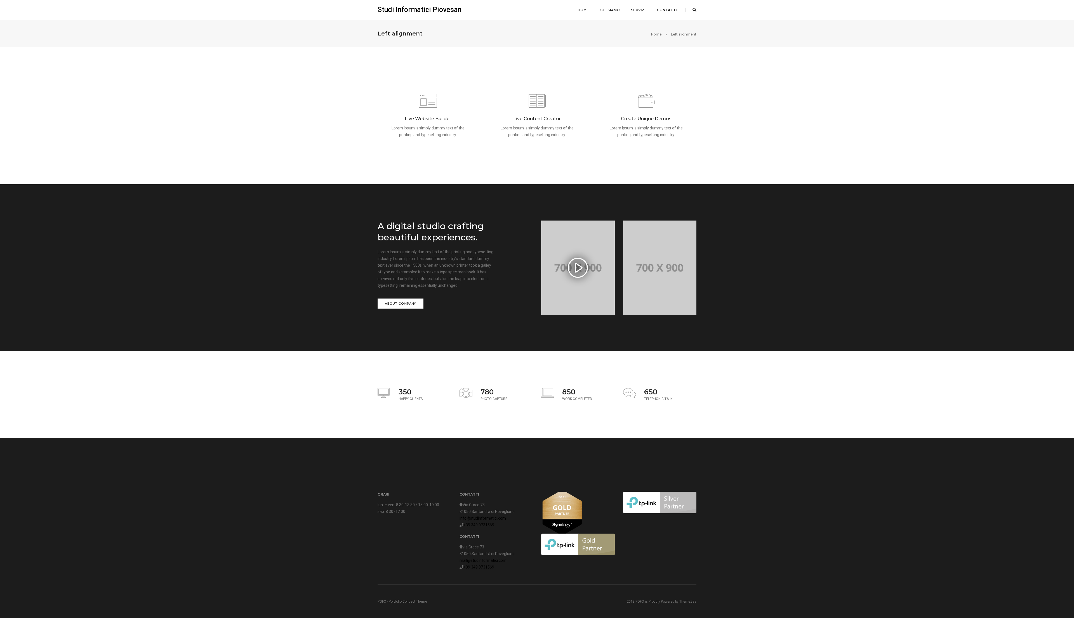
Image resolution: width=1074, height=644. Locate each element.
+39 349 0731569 (478, 525)
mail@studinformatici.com (483, 560)
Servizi (638, 10)
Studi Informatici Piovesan (419, 10)
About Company (400, 304)
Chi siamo (610, 10)
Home (583, 10)
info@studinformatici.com (483, 518)
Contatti (667, 10)
